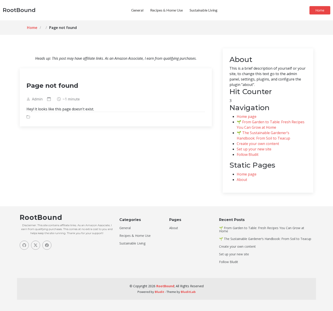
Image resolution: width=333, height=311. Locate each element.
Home (319, 10)
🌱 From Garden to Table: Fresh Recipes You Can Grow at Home (261, 229)
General (137, 10)
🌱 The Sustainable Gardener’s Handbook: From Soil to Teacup (265, 238)
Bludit (159, 292)
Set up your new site (254, 149)
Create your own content (258, 143)
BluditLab (188, 292)
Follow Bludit (247, 154)
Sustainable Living (203, 10)
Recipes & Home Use (166, 10)
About (242, 179)
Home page (246, 116)
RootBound (165, 286)
